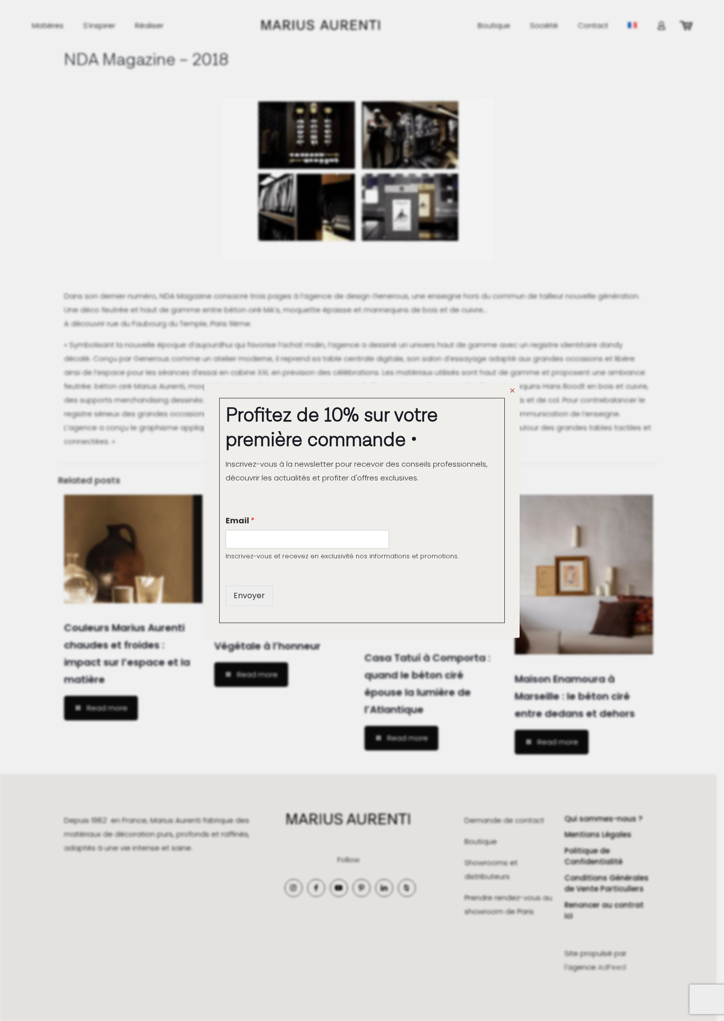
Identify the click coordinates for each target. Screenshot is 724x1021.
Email (240, 520)
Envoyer (249, 595)
